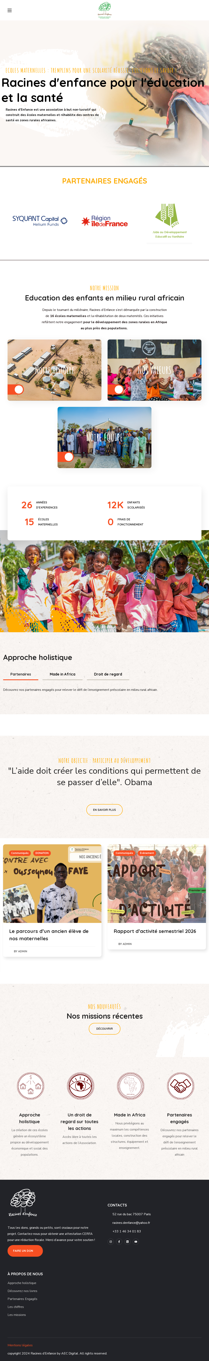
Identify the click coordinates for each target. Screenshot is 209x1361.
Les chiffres (16, 1307)
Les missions (17, 1315)
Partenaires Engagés (22, 1299)
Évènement (42, 853)
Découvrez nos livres (22, 1291)
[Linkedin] (127, 1242)
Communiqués (20, 853)
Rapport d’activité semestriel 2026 (50, 931)
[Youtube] (136, 1242)
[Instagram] (111, 1242)
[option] (40, 221)
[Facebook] (119, 1242)
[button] (199, 10)
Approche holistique (22, 1283)
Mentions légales (20, 1345)
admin (22, 944)
